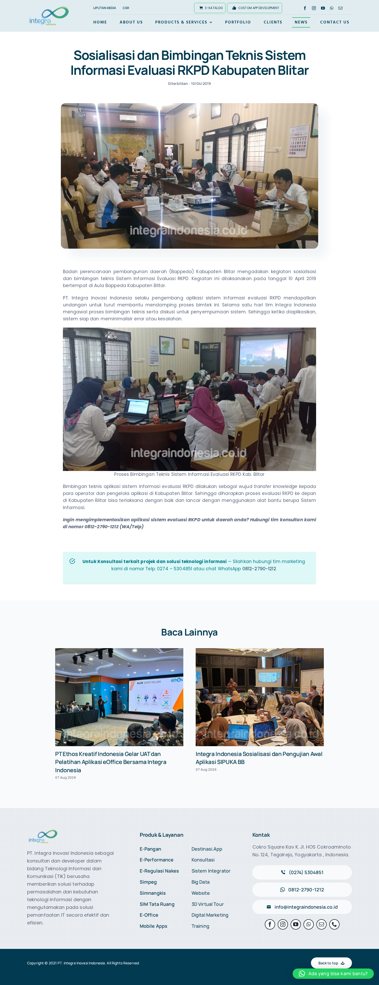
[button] (333, 973)
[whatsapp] (331, 8)
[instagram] (314, 8)
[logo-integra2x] (49, 7)
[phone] (334, 924)
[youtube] (323, 8)
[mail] (340, 8)
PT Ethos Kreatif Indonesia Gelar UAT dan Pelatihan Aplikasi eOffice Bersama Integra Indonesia (110, 762)
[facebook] (305, 8)
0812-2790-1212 (259, 569)
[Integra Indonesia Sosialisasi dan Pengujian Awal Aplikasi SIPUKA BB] (260, 697)
